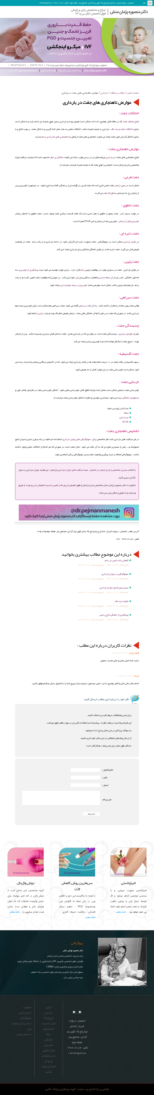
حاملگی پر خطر (57, 157)
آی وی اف (48, 1018)
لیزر (29, 1028)
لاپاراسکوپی (49, 1050)
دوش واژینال (26, 883)
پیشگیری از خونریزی (28, 269)
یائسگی (48, 1039)
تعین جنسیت (48, 1023)
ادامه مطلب (121, 912)
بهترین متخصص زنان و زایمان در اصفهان (108, 469)
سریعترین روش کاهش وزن (77, 885)
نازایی (49, 1007)
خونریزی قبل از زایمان (128, 221)
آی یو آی (49, 1061)
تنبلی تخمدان (48, 1055)
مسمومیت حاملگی (130, 397)
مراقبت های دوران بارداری (70, 469)
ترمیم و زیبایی (24, 1034)
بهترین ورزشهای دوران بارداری (114, 587)
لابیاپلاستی (128, 883)
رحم (83, 269)
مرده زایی (123, 417)
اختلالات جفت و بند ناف (122, 129)
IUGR (125, 421)
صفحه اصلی (133, 93)
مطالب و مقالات (117, 93)
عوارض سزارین (125, 333)
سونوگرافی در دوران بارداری (115, 574)
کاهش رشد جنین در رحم (116, 560)
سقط (126, 412)
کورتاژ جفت (108, 193)
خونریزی (48, 1045)
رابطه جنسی (105, 277)
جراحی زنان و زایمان (21, 1023)
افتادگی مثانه (48, 1066)
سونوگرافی (25, 1018)
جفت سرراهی (85, 305)
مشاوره (27, 1007)
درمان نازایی (25, 1012)
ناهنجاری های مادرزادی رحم (55, 136)
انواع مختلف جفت (131, 121)
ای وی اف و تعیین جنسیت (57, 485)
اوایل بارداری (129, 241)
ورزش (78, 277)
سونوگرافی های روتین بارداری (76, 439)
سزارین (40, 313)
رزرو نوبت (30, 485)
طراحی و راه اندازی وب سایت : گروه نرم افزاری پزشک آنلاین (77, 1089)
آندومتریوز (48, 1028)
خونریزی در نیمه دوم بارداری (73, 285)
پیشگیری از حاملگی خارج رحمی (114, 614)
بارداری (103, 93)
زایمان (117, 185)
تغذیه (49, 1071)
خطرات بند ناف (121, 601)
